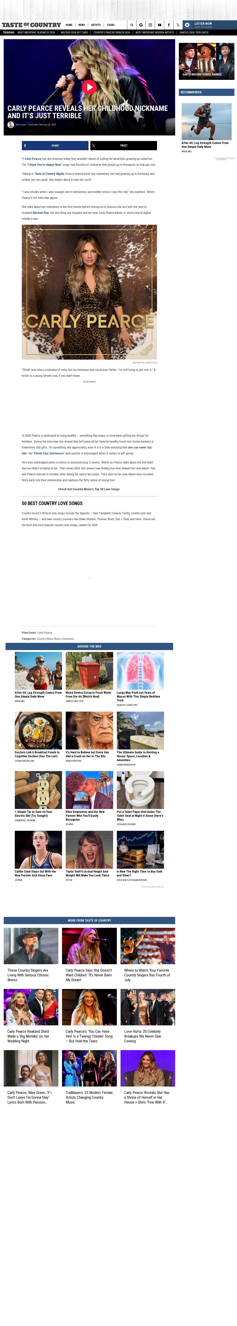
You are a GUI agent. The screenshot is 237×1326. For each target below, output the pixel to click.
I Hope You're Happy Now (44, 164)
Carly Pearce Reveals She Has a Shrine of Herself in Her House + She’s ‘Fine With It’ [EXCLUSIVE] (146, 1097)
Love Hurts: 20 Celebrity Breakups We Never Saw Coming (142, 1036)
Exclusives (68, 638)
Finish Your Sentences (49, 453)
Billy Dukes (21, 124)
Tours (111, 24)
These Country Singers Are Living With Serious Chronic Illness (28, 975)
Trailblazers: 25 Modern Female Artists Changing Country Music (89, 1097)
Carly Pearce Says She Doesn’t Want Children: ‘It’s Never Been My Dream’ (89, 975)
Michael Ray (40, 213)
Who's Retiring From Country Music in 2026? (202, 72)
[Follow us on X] (178, 25)
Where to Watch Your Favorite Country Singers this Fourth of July (147, 975)
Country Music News (49, 638)
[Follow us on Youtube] (159, 25)
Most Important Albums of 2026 (36, 32)
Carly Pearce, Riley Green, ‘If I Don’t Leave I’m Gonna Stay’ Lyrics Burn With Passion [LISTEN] (29, 1097)
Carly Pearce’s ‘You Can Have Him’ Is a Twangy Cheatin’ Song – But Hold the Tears (89, 1036)
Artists (96, 24)
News (82, 24)
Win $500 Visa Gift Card (74, 32)
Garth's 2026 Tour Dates (194, 32)
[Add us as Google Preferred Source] (141, 25)
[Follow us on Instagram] (150, 25)
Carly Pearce (33, 159)
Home (69, 24)
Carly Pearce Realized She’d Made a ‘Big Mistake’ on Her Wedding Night (28, 1036)
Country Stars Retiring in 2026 (112, 32)
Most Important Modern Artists (155, 32)
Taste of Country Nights (49, 174)
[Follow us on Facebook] (168, 25)
